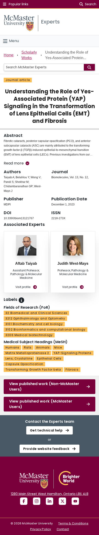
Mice (58, 347)
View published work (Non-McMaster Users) (44, 386)
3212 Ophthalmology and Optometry (35, 318)
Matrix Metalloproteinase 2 (27, 353)
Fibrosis (72, 369)
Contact (63, 529)
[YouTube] (75, 501)
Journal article (18, 80)
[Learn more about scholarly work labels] (21, 300)
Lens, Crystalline (19, 358)
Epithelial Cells (49, 358)
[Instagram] (36, 501)
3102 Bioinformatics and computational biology (45, 329)
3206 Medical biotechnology (29, 335)
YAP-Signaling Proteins (72, 353)
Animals (43, 347)
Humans (12, 347)
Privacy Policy (40, 529)
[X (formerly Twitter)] (62, 501)
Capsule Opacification (24, 364)
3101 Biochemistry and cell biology (34, 324)
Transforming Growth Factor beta (33, 369)
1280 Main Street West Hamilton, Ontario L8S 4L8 (49, 494)
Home (9, 55)
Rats (28, 347)
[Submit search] (89, 67)
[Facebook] (23, 501)
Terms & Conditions (73, 523)
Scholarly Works (29, 55)
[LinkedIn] (49, 501)
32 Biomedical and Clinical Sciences (36, 313)
